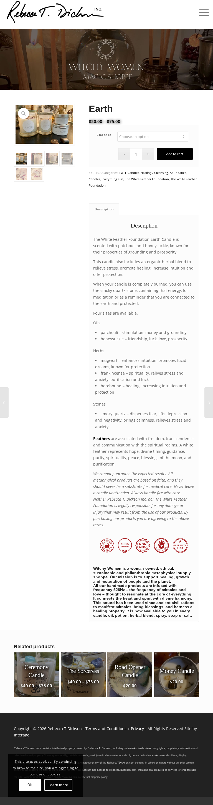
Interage (21, 735)
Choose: (104, 135)
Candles (94, 179)
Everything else (112, 179)
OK (29, 784)
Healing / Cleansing (154, 173)
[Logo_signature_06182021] (56, 12)
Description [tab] (104, 209)
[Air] (208, 402)
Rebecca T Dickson (64, 728)
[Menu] (201, 12)
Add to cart (174, 153)
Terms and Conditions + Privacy (114, 728)
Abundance (178, 173)
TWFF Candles (129, 173)
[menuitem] (201, 12)
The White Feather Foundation (147, 179)
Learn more (58, 784)
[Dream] (4, 402)
